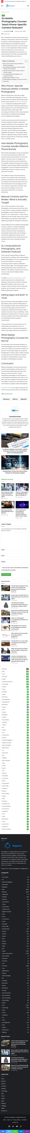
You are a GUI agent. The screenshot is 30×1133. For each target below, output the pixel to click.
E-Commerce (5, 808)
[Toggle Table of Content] (25, 61)
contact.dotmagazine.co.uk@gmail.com (18, 868)
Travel (3, 689)
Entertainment (6, 702)
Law (3, 732)
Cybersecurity (6, 803)
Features (7, 399)
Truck (3, 821)
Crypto (4, 712)
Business (4, 669)
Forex (2, 1101)
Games (4, 707)
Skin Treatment (6, 760)
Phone (16, 399)
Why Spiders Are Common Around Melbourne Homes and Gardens (18, 627)
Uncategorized (6, 699)
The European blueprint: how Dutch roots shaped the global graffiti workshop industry (19, 588)
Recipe (4, 796)
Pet (3, 727)
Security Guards (6, 806)
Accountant (5, 778)
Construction (5, 735)
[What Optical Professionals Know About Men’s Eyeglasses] (5, 635)
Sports (4, 768)
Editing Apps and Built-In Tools (11, 77)
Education (4, 697)
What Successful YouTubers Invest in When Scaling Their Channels (19, 650)
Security (4, 773)
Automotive (5, 752)
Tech (8, 12)
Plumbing (4, 801)
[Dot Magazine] (10, 5)
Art (3, 750)
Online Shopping (6, 745)
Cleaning (4, 722)
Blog (3, 671)
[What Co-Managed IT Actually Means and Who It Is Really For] (22, 487)
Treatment (5, 826)
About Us (9, 1119)
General (4, 737)
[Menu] (2, 6)
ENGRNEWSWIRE (8, 31)
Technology (5, 684)
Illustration (5, 811)
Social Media (5, 719)
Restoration (5, 819)
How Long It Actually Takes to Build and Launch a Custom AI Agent (7, 494)
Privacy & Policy (17, 1119)
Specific (24, 399)
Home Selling (5, 793)
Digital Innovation (6, 742)
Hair (3, 755)
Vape (3, 763)
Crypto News (5, 783)
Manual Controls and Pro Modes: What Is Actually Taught (13, 71)
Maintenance (5, 747)
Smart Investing (6, 829)
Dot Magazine (12, 1117)
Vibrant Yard (5, 824)
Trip (3, 770)
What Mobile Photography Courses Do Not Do (15, 79)
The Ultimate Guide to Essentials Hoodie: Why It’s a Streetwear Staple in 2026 (19, 604)
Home (4, 12)
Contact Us (4, 1110)
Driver (3, 780)
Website (3, 561)
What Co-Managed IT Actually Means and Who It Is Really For (22, 493)
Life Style (4, 676)
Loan (3, 814)
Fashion (4, 686)
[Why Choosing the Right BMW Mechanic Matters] (7, 504)
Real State (5, 704)
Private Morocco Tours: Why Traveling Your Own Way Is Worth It (19, 642)
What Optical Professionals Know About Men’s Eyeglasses (19, 635)
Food (3, 709)
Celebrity (4, 691)
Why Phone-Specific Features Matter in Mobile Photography (13, 64)
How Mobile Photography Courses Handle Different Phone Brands (14, 68)
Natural (4, 791)
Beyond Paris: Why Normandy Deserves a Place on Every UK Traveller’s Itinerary (19, 612)
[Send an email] (12, 31)
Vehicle (4, 725)
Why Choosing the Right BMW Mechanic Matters (7, 511)
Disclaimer (24, 1119)
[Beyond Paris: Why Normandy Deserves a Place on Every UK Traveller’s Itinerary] (5, 613)
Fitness (4, 730)
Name (3, 549)
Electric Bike (5, 786)
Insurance (4, 788)
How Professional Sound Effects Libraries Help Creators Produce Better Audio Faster (21, 513)
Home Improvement (7, 681)
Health (4, 679)
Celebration (5, 775)
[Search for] (28, 6)
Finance (4, 717)
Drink (3, 798)
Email (3, 555)
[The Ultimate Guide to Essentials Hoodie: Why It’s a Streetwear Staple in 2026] (5, 605)
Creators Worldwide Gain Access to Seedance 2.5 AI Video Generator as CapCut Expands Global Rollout (19, 658)
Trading (3, 1106)
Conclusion (6, 81)
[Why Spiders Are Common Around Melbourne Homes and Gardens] (5, 628)
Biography (4, 714)
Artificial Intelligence (7, 740)
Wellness (4, 758)
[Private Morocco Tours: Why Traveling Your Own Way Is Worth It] (5, 643)
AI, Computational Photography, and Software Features (12, 75)
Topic (3, 816)
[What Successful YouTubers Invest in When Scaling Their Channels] (5, 651)
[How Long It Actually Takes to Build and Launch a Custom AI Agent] (7, 487)
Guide (3, 694)
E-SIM (3, 765)
